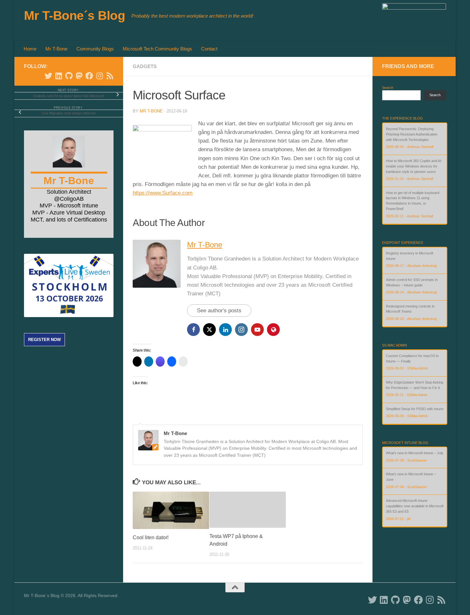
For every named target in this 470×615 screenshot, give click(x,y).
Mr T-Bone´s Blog (74, 15)
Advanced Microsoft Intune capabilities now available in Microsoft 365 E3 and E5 (414, 506)
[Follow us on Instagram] (99, 76)
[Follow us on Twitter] (48, 76)
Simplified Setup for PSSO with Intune (414, 409)
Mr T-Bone (56, 48)
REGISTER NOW (44, 339)
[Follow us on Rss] (110, 76)
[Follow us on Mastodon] (79, 76)
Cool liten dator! (150, 537)
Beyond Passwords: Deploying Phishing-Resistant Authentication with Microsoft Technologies (411, 134)
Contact (209, 48)
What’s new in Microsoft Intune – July (414, 453)
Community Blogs (95, 48)
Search (387, 88)
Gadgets (145, 66)
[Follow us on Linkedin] (58, 76)
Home (30, 48)
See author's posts (219, 311)
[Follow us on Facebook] (89, 76)
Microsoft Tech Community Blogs (157, 48)
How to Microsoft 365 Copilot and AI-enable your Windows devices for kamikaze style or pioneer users (414, 166)
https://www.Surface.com (162, 193)
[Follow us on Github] (69, 76)
